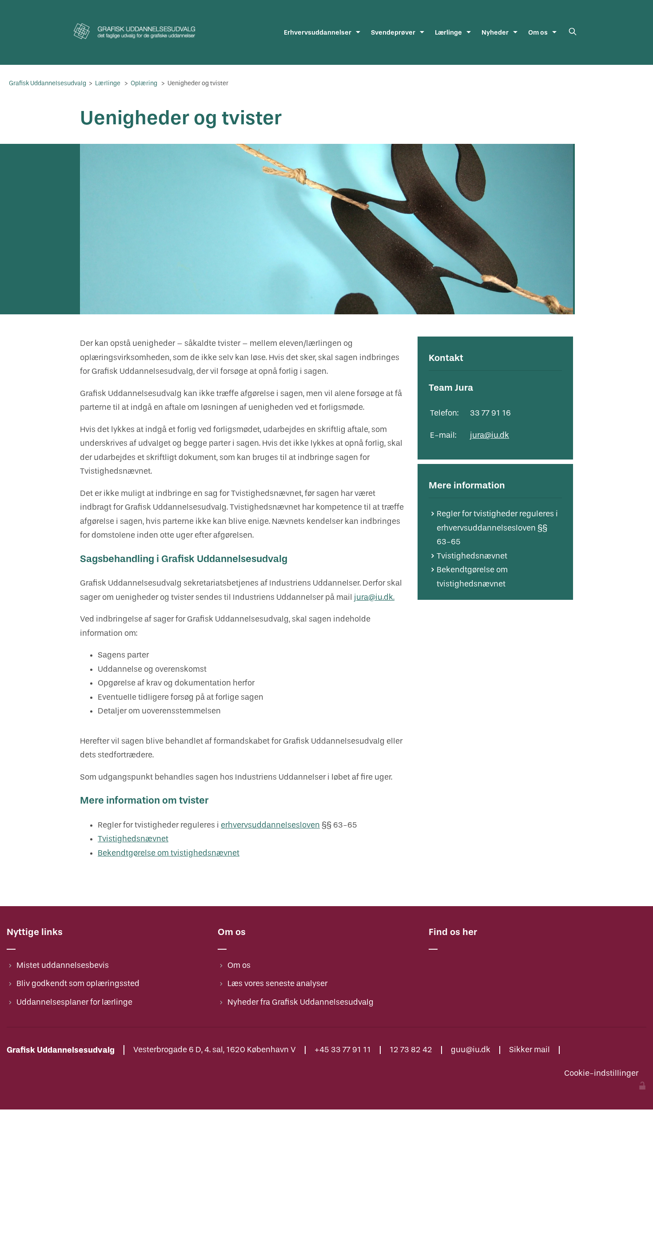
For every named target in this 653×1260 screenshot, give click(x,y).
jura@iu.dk (489, 435)
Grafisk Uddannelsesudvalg (48, 83)
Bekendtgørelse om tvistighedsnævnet (168, 853)
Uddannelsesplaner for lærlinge (74, 1002)
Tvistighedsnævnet (133, 839)
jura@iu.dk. (374, 597)
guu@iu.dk (470, 1050)
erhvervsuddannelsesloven (270, 825)
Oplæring (145, 83)
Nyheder (495, 32)
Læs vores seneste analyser (277, 983)
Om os (538, 32)
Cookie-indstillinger (601, 1074)
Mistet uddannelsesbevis (62, 965)
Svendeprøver (393, 32)
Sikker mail (529, 1050)
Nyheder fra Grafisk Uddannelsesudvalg (300, 1002)
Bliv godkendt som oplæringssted (77, 983)
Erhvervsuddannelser (317, 32)
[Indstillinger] (642, 1087)
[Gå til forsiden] (134, 42)
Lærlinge (448, 32)
